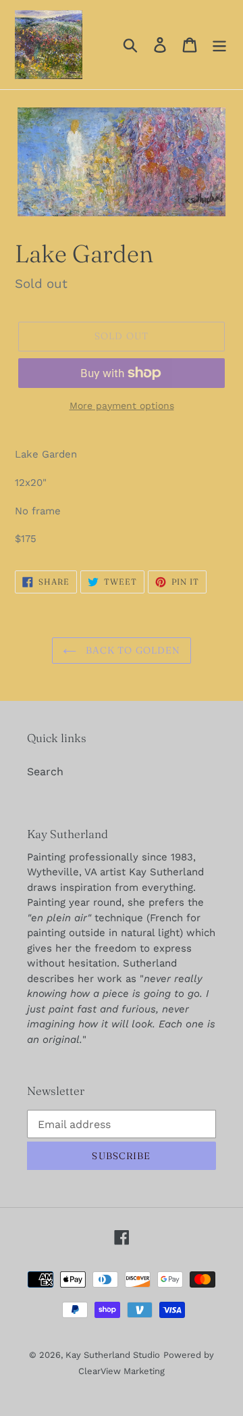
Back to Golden (132, 650)
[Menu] (219, 45)
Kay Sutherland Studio (112, 1355)
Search (45, 771)
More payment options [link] (122, 405)
